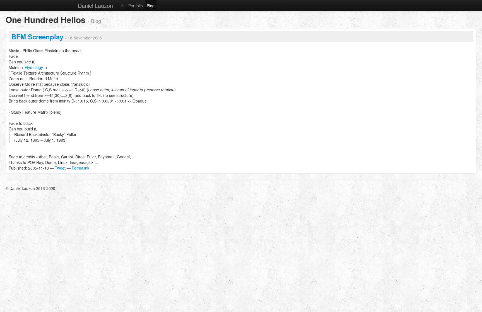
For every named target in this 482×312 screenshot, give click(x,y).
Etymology (34, 67)
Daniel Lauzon (95, 5)
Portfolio (135, 5)
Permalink (80, 168)
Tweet (60, 168)
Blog (151, 5)
